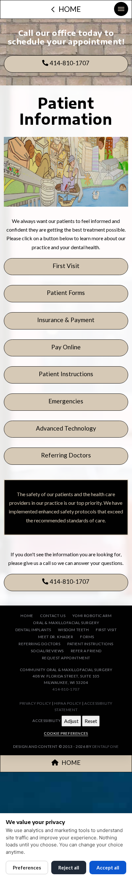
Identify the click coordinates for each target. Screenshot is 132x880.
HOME (71, 762)
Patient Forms (66, 292)
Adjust (71, 721)
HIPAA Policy (67, 703)
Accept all (107, 867)
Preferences (27, 867)
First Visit (66, 265)
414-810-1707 (68, 63)
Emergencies (65, 401)
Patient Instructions (66, 373)
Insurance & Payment (66, 319)
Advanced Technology (66, 428)
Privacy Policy (35, 703)
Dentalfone (105, 746)
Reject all (68, 867)
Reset (91, 721)
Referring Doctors (66, 455)
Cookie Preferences (66, 733)
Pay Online (66, 347)
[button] (121, 9)
